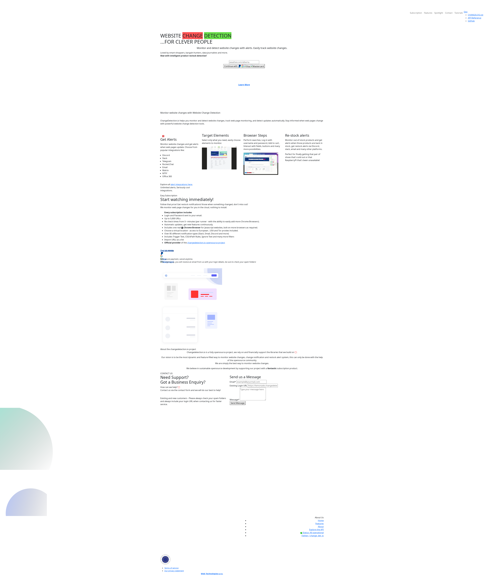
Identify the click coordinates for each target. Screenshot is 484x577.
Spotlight (438, 12)
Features (428, 12)
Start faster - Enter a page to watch (244, 58)
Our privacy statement (174, 570)
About (321, 526)
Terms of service (171, 568)
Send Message (238, 403)
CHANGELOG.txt (475, 14)
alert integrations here (181, 184)
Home (321, 520)
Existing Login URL (238, 385)
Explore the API (316, 529)
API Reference (474, 18)
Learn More (244, 84)
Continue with (167, 250)
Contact (448, 12)
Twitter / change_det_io (312, 535)
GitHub (471, 21)
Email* (233, 381)
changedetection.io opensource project (206, 242)
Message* (234, 399)
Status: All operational (313, 532)
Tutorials (459, 12)
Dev (465, 11)
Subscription (416, 12)
